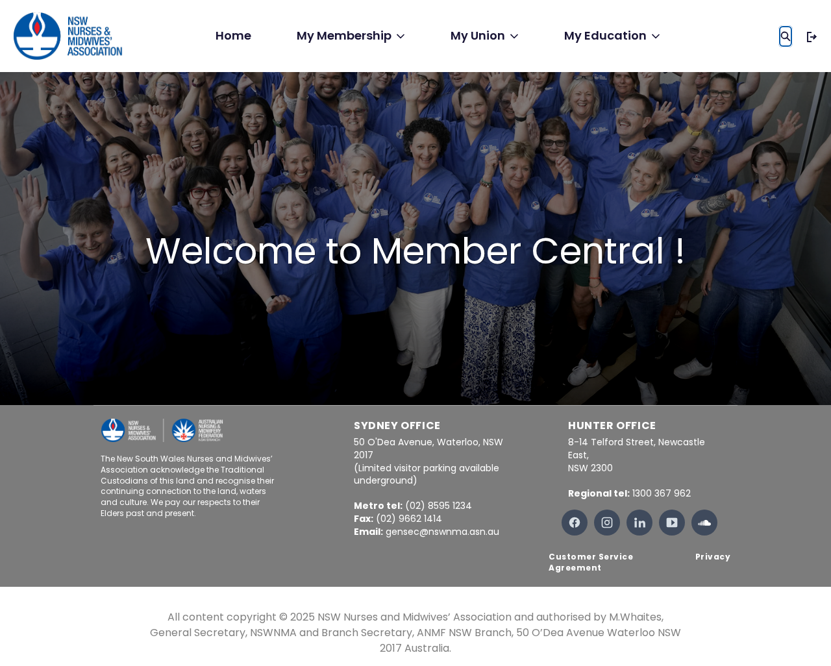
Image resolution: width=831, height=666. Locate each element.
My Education (605, 35)
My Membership (344, 35)
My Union (478, 35)
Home (233, 35)
